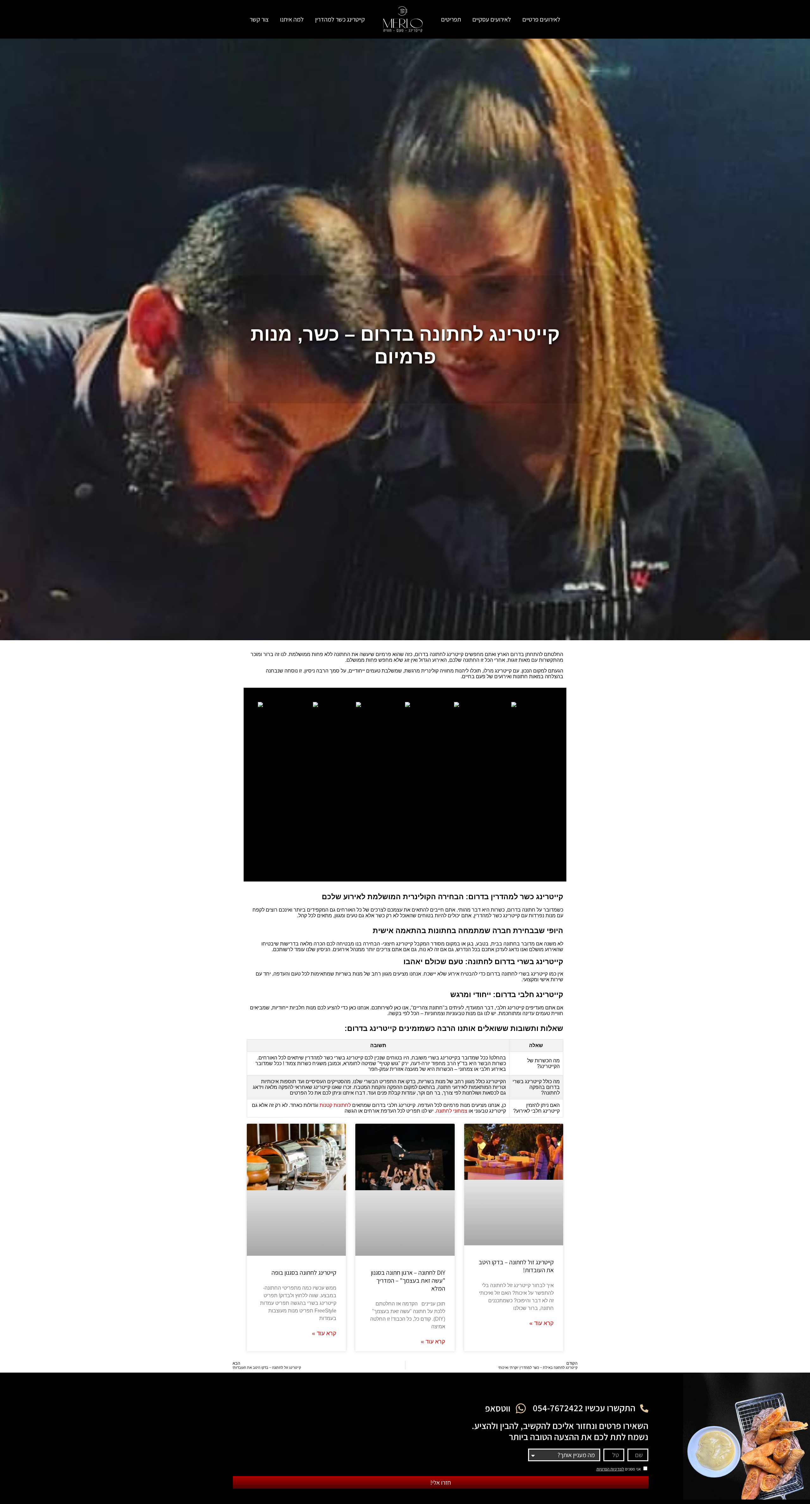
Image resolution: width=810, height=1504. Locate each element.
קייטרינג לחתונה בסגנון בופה (303, 1272)
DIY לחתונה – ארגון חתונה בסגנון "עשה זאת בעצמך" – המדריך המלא (408, 1280)
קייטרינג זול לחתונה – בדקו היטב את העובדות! (516, 1266)
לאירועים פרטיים (541, 19)
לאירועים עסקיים (491, 19)
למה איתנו (292, 19)
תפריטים (451, 19)
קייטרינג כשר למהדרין (340, 19)
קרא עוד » (541, 1323)
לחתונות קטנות (335, 1105)
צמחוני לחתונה (451, 1111)
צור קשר (259, 19)
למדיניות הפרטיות (610, 1469)
